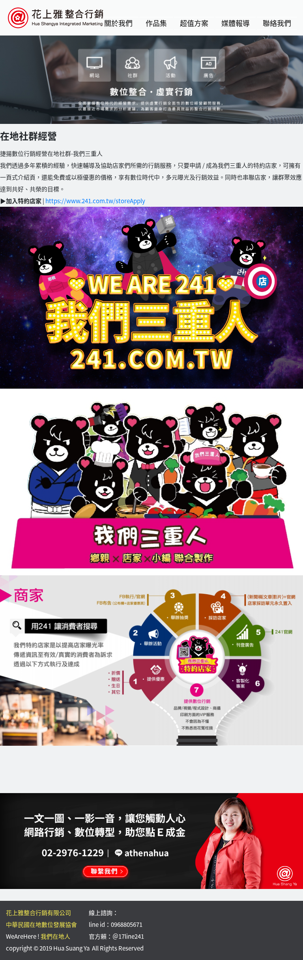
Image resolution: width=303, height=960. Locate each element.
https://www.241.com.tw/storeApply (95, 200)
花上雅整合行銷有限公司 (38, 912)
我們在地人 (55, 936)
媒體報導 (235, 23)
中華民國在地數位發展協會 (41, 924)
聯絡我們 (277, 23)
